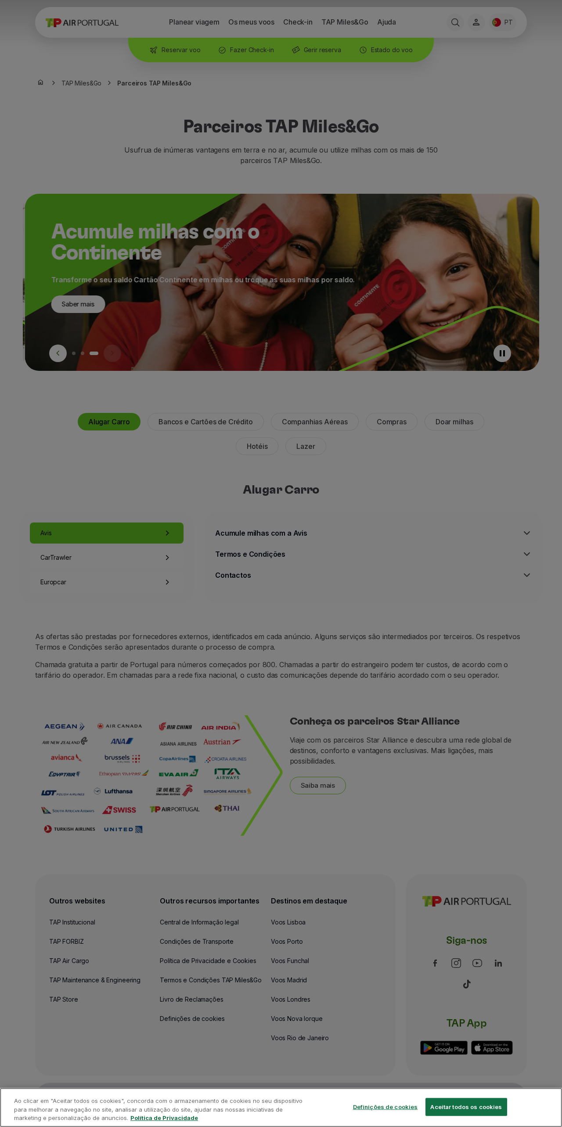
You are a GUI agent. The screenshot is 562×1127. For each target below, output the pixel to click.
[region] (281, 1107)
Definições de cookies (385, 1106)
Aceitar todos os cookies (466, 1106)
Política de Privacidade (164, 1117)
